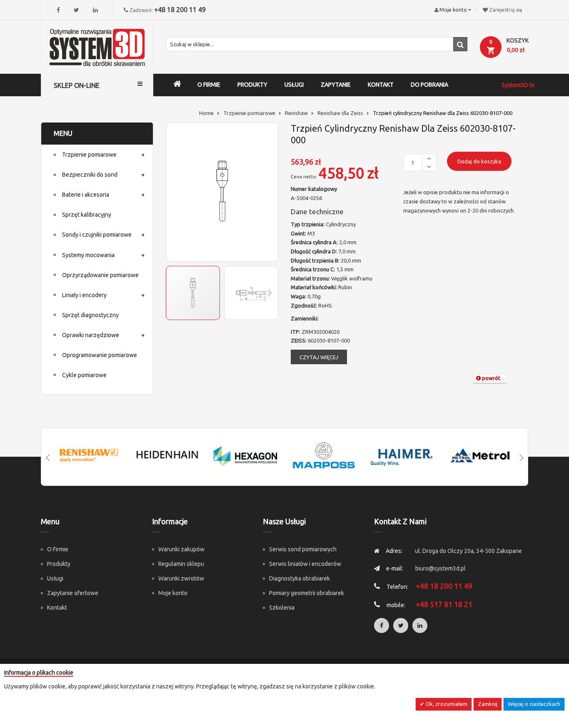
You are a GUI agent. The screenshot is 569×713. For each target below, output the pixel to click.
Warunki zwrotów (181, 578)
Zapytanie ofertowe (72, 593)
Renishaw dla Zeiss (340, 113)
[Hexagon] (245, 455)
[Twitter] (76, 10)
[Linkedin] (95, 10)
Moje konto (172, 593)
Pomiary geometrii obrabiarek (306, 593)
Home (206, 113)
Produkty (58, 563)
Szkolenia (281, 607)
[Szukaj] (460, 44)
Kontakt (57, 607)
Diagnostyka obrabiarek (299, 578)
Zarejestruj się (505, 10)
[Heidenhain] (167, 455)
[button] (251, 293)
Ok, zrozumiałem (445, 704)
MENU (63, 133)
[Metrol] (480, 455)
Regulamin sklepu (181, 563)
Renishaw (296, 113)
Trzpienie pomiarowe (249, 113)
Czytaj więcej (318, 357)
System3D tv (518, 85)
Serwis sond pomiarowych (303, 549)
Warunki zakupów (181, 549)
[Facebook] (58, 10)
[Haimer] (402, 455)
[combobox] (316, 44)
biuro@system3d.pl (440, 568)
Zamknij (487, 704)
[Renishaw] (89, 455)
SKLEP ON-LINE (77, 85)
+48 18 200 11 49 (180, 9)
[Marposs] (324, 455)
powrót (490, 378)
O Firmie (57, 549)
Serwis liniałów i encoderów (305, 563)
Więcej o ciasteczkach (534, 704)
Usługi (55, 578)
